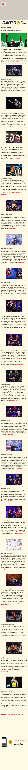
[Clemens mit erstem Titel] (14, 682)
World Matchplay (11, 228)
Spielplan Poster (5, 569)
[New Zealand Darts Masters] (14, 103)
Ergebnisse (3, 194)
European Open (18, 637)
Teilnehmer (8, 192)
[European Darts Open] (14, 616)
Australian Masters (16, 61)
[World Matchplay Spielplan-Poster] (14, 544)
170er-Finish (13, 702)
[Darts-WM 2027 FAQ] (14, 170)
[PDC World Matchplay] (14, 205)
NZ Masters (18, 126)
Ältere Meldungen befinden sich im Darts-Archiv (12, 714)
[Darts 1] (14, 25)
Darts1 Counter (20, 741)
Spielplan (20, 192)
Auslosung (14, 192)
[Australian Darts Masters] (14, 40)
